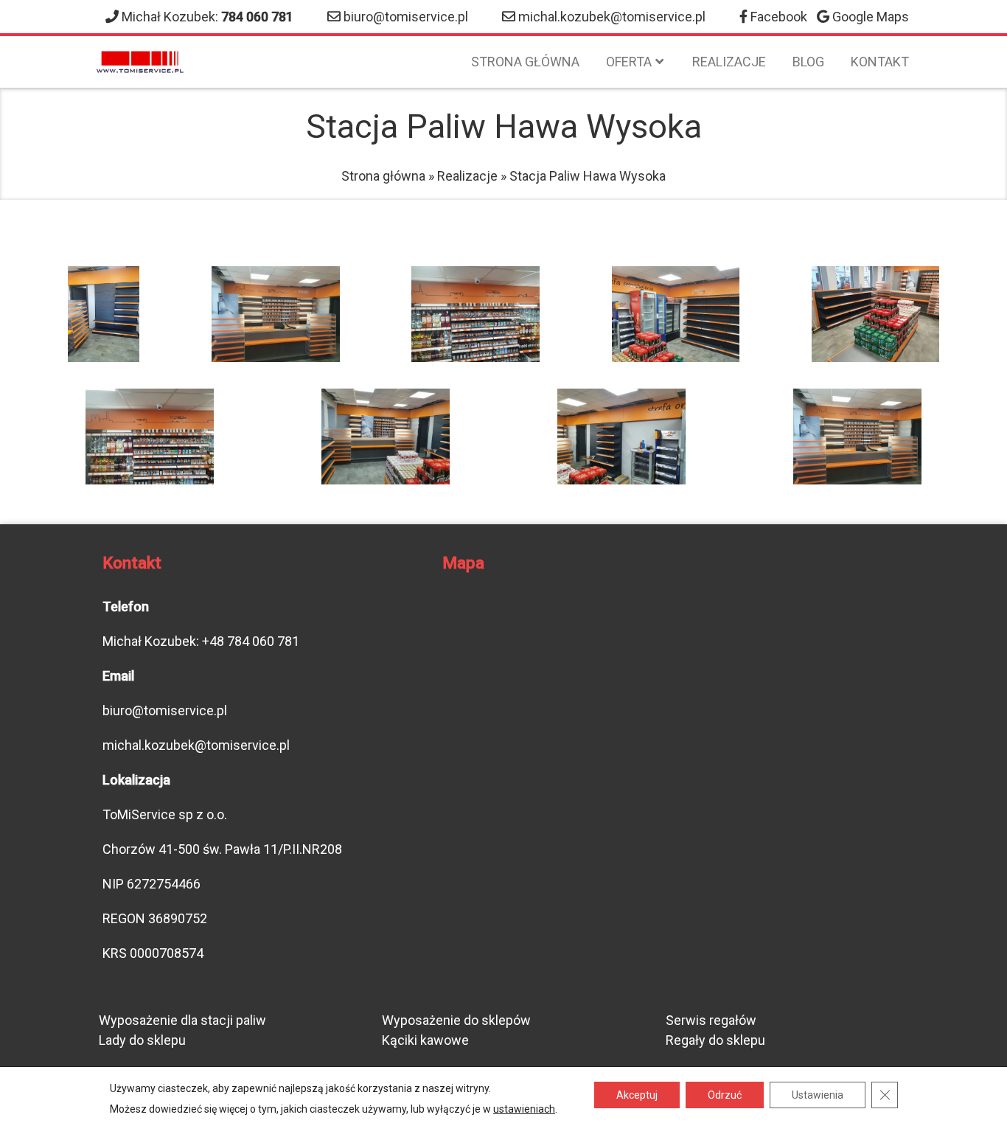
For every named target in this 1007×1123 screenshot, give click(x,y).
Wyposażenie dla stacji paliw (182, 1020)
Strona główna (525, 61)
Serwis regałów (711, 1020)
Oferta (629, 61)
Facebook (778, 16)
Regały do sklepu (715, 1040)
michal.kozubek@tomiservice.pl (611, 16)
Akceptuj (637, 1095)
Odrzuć (725, 1095)
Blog (808, 61)
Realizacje (729, 61)
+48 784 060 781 (250, 641)
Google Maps (870, 16)
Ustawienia (817, 1095)
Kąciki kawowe (425, 1040)
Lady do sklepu (142, 1040)
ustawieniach (524, 1109)
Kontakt (880, 61)
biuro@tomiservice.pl (406, 16)
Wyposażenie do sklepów (456, 1020)
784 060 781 (257, 16)
